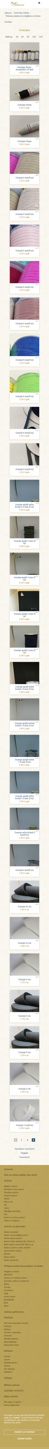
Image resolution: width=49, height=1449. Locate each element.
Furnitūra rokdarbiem (12, 1333)
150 (40, 37)
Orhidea (7, 1357)
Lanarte (7, 1360)
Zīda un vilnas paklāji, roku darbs (20, 1174)
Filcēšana (7, 1326)
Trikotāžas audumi (11, 1193)
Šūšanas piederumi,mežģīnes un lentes (23, 16)
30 (17, 37)
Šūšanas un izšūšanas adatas (15, 1278)
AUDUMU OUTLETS (14, 1390)
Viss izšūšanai (9, 1369)
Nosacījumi (24, 1157)
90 (28, 37)
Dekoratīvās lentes (11, 1345)
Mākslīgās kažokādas (12, 1211)
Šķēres (6, 1284)
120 (34, 37)
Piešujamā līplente (11, 1339)
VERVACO (8, 1372)
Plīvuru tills (8, 1202)
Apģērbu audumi (10, 1186)
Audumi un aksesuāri (14, 1226)
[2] (33, 1140)
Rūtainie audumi (10, 1196)
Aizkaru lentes (9, 1257)
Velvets (7, 1199)
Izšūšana (7, 1329)
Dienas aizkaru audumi (13, 1238)
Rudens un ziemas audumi (14, 1217)
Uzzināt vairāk (24, 1439)
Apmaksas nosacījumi (24, 1149)
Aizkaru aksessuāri (11, 1260)
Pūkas (6, 1306)
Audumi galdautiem (14, 1311)
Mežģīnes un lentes (11, 1272)
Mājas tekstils (11, 1396)
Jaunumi (8, 1169)
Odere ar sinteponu (11, 1221)
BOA (6, 1303)
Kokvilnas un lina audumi (14, 1189)
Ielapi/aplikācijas (10, 1342)
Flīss (5, 1214)
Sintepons (8, 1336)
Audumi (8, 1180)
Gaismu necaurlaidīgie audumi (16, 1235)
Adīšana (8, 1378)
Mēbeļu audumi (12, 1385)
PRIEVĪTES (8, 1275)
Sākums (8, 13)
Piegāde (24, 1153)
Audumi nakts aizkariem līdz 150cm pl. (19, 1241)
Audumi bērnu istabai (12, 1251)
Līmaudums (8, 1290)
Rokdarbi (8, 1317)
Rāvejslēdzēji (9, 1300)
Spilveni (7, 1366)
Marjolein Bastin (10, 1363)
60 (22, 37)
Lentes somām (9, 1297)
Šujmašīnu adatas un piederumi (16, 1281)
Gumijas (8, 22)
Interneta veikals (21, 13)
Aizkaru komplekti (11, 1232)
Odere (6, 1208)
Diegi (6, 1294)
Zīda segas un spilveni (12, 1402)
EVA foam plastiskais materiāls (16, 1323)
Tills (5, 1205)
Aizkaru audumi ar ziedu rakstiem (17, 1248)
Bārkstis (7, 1254)
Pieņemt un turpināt (24, 1432)
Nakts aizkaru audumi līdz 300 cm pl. (18, 1245)
